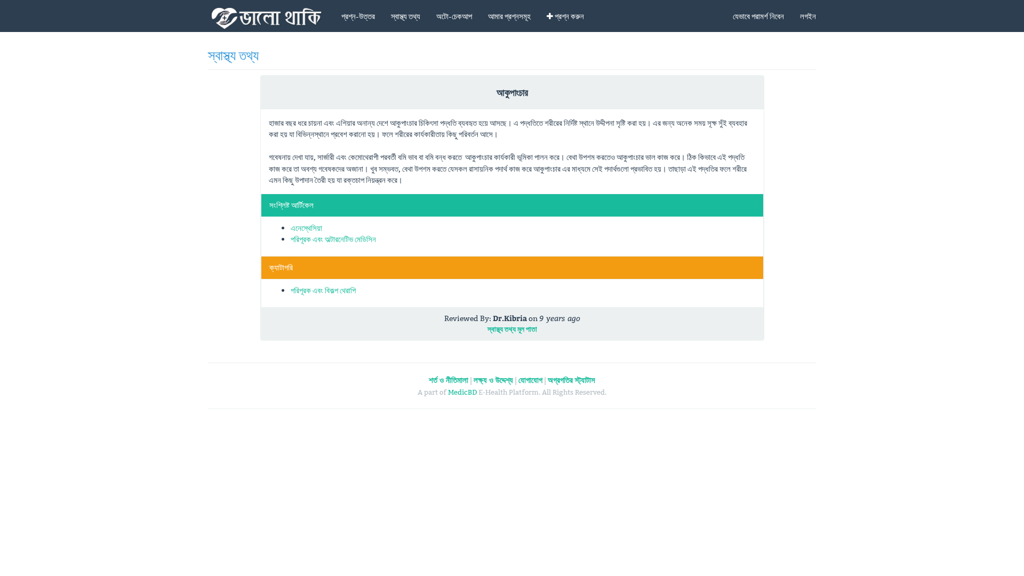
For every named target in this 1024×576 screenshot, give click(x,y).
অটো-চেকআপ (454, 16)
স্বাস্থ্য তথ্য (405, 16)
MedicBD (462, 392)
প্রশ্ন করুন (568, 16)
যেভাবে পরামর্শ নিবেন (758, 16)
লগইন (808, 16)
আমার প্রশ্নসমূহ (509, 16)
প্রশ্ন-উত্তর (358, 16)
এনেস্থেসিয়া (306, 228)
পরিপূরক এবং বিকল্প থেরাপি (323, 290)
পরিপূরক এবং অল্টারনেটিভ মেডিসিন (333, 239)
